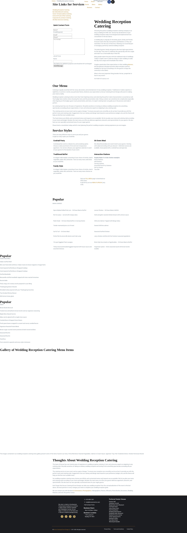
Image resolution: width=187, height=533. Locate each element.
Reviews (89, 7)
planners (130, 64)
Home (86, 1)
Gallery (100, 4)
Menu (93, 4)
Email (58, 32)
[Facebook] (109, 2)
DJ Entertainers (77, 490)
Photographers (87, 490)
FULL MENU (88, 178)
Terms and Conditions (119, 529)
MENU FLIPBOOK (97, 182)
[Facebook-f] (62, 516)
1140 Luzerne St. (89, 515)
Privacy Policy (107, 529)
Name (55, 58)
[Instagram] (113, 2)
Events (87, 4)
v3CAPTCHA (57, 56)
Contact (97, 7)
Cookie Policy (130, 529)
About (93, 1)
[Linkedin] (70, 516)
